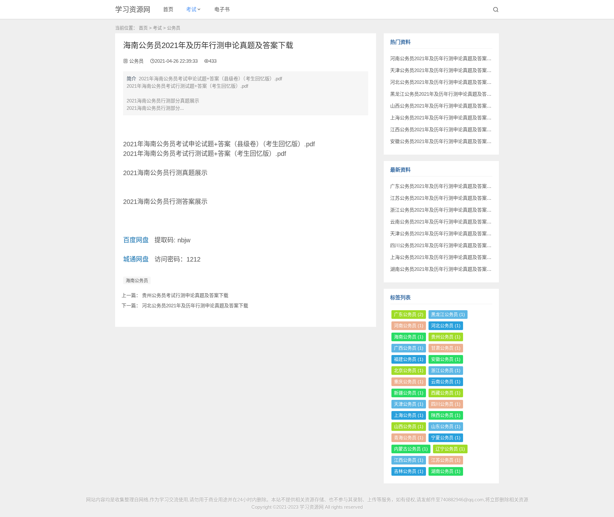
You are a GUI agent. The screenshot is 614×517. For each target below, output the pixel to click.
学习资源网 (132, 9)
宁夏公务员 (445, 437)
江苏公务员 (445, 460)
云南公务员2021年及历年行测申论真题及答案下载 (443, 221)
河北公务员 (445, 325)
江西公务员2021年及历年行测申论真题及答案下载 (443, 129)
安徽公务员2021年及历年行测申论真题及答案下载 (443, 141)
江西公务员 (408, 460)
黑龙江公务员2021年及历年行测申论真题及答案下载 (445, 94)
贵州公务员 (445, 336)
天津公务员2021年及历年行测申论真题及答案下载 (443, 70)
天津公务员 (408, 404)
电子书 (222, 9)
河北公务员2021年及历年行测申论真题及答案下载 (195, 305)
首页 (168, 9)
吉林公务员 (408, 471)
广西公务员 (408, 348)
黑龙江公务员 (448, 314)
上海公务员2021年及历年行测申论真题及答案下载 (443, 117)
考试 (191, 9)
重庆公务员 (408, 381)
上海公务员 (408, 415)
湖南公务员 (445, 471)
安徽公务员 (445, 359)
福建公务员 (408, 359)
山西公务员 (408, 426)
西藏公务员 (445, 392)
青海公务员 (408, 437)
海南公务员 (137, 280)
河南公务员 (408, 325)
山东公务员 (445, 426)
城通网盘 (136, 259)
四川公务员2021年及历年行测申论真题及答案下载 (443, 245)
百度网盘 (136, 240)
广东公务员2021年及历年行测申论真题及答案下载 (443, 186)
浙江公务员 (445, 370)
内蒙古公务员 (411, 448)
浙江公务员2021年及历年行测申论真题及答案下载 (443, 210)
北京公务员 (408, 370)
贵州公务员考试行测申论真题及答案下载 (185, 295)
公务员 (173, 27)
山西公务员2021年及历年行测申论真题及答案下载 (443, 106)
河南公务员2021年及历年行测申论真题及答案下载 (443, 58)
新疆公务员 (408, 392)
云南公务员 (445, 381)
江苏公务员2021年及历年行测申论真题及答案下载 (443, 198)
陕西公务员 (445, 415)
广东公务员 (408, 314)
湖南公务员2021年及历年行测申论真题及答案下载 (443, 269)
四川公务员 (445, 404)
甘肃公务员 (445, 348)
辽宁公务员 (450, 448)
